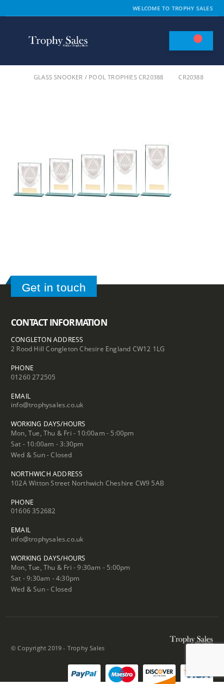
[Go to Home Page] (14, 77)
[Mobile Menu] (18, 41)
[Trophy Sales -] (58, 41)
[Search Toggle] (155, 41)
